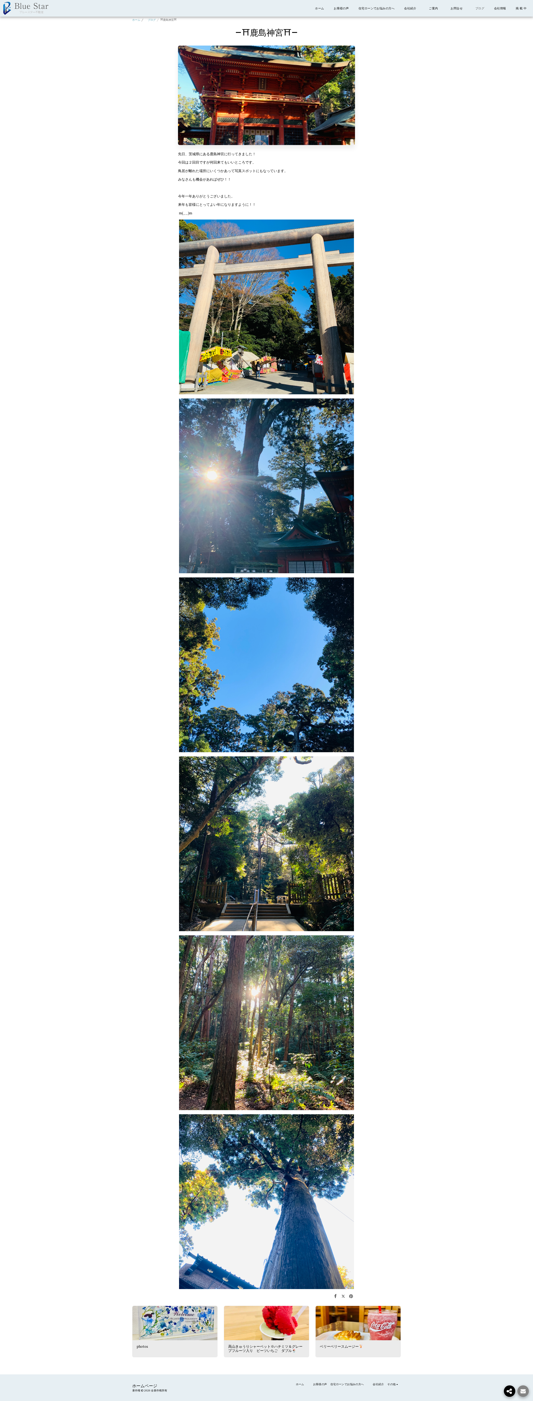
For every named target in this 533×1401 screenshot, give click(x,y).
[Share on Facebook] (335, 1296)
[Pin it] (351, 1296)
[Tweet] (343, 1296)
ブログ (150, 20)
